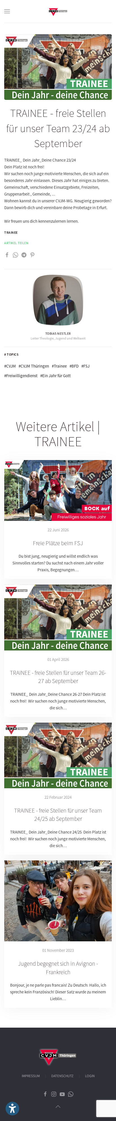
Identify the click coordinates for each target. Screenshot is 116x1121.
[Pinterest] (32, 254)
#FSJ (85, 366)
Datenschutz (62, 1076)
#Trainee (59, 366)
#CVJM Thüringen (34, 366)
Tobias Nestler (58, 333)
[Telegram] (24, 254)
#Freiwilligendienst (20, 375)
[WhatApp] (15, 254)
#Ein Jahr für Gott (55, 375)
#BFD (74, 366)
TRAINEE (11, 232)
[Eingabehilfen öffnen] (12, 1108)
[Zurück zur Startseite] (58, 11)
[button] (7, 11)
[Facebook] (7, 254)
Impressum (31, 1076)
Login (90, 1076)
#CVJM (10, 366)
